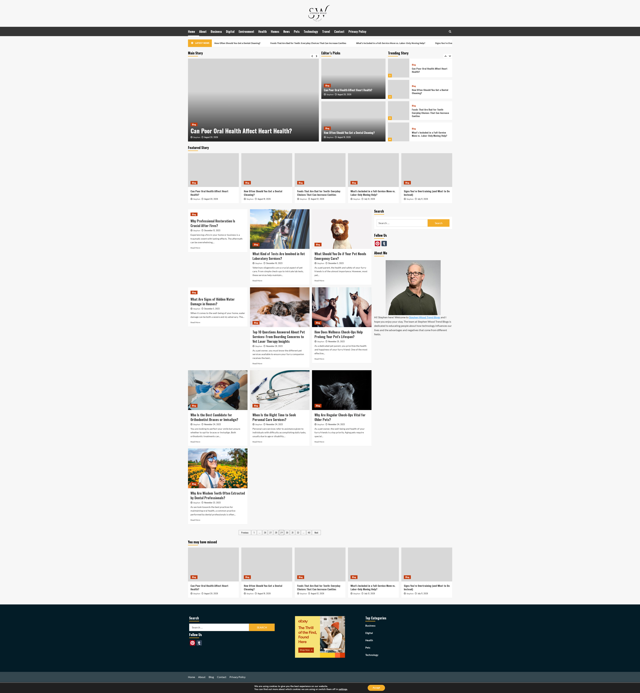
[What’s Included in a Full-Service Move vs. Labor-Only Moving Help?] (398, 110)
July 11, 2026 (423, 198)
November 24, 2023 (212, 424)
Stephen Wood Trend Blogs (424, 317)
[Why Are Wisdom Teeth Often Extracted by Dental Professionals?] (218, 468)
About (202, 31)
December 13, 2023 (212, 230)
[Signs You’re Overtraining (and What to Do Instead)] (398, 132)
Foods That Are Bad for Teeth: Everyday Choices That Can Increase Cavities (278, 43)
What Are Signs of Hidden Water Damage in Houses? (212, 301)
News (286, 31)
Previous (244, 532)
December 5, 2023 (336, 263)
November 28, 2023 (274, 346)
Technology (311, 31)
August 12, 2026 (317, 198)
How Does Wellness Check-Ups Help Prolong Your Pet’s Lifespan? (338, 334)
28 (276, 532)
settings (343, 689)
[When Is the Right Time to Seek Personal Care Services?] (280, 390)
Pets (297, 31)
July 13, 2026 (369, 198)
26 (265, 532)
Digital (230, 31)
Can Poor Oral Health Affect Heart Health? (241, 130)
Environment (246, 31)
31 (293, 532)
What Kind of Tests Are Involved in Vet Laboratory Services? (278, 256)
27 (270, 532)
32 (298, 532)
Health (262, 31)
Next (316, 532)
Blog (194, 124)
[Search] (450, 31)
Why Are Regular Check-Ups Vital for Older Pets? (340, 417)
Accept (376, 687)
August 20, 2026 (211, 137)
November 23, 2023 (212, 502)
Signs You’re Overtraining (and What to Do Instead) (430, 43)
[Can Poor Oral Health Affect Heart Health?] (253, 100)
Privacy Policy (357, 31)
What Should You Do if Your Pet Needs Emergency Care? (340, 256)
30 (287, 532)
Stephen (196, 137)
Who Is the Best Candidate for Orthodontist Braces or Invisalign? (214, 417)
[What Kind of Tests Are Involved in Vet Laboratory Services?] (280, 229)
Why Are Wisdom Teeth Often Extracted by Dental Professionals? (217, 495)
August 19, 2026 (344, 137)
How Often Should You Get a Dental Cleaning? (349, 133)
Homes (275, 31)
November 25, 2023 (336, 341)
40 (309, 532)
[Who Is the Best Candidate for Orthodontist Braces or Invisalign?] (218, 390)
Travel (326, 31)
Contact (339, 31)
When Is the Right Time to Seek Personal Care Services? (274, 417)
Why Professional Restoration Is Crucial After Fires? (212, 223)
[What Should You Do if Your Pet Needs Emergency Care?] (342, 229)
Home (191, 31)
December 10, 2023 (274, 263)
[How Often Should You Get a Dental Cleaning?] (353, 121)
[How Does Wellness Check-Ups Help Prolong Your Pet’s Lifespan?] (342, 307)
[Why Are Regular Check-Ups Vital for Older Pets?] (342, 390)
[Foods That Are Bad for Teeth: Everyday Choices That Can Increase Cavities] (398, 89)
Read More (195, 248)
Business (216, 31)
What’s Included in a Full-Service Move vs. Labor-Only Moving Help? (360, 43)
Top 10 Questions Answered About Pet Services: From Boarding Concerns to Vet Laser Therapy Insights (278, 336)
